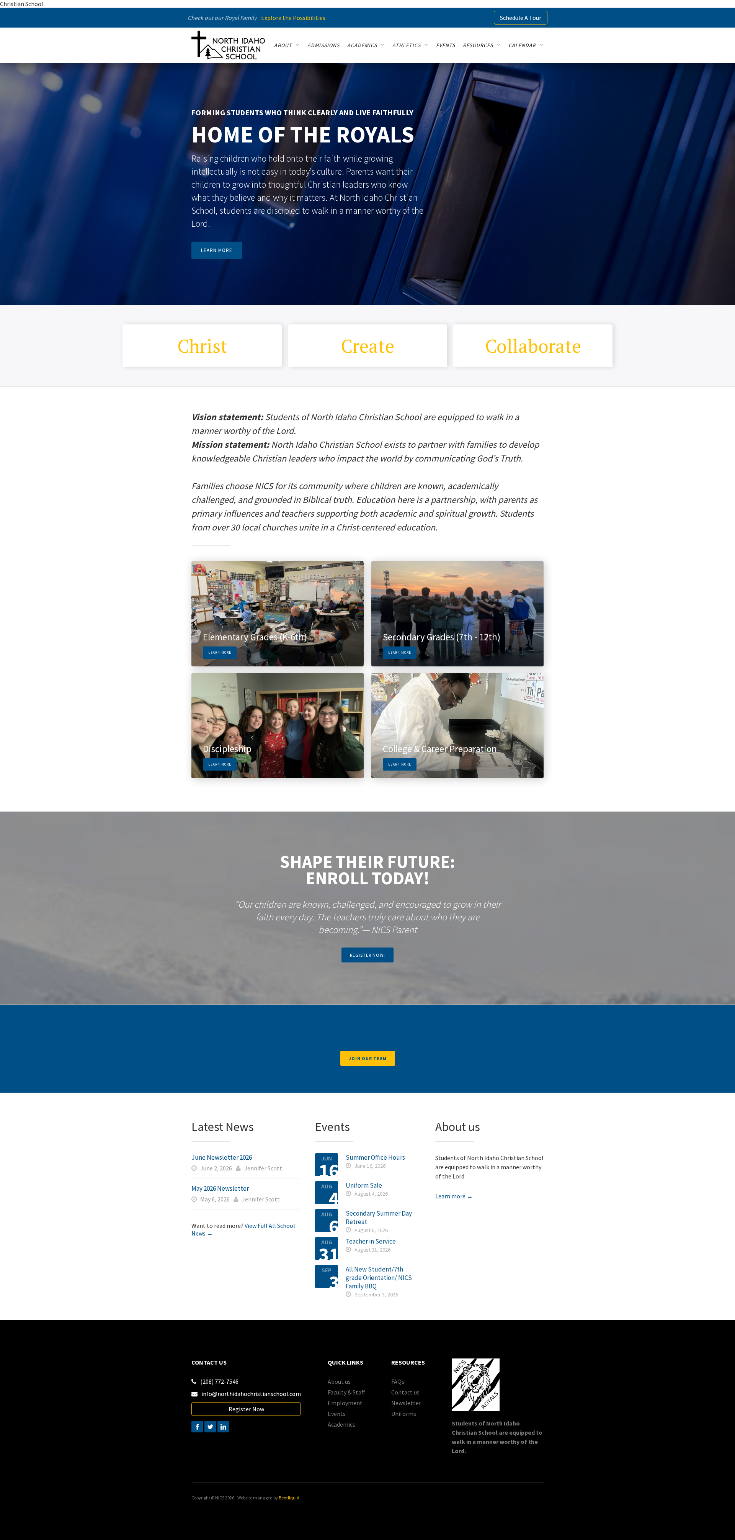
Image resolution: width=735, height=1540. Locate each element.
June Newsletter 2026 (221, 1157)
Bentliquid (289, 1498)
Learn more (216, 250)
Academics (341, 1424)
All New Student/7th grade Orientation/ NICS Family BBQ (379, 1277)
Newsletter (406, 1403)
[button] (287, 45)
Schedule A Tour (520, 17)
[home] (228, 45)
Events (337, 1413)
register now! (367, 955)
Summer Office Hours (375, 1157)
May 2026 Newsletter (220, 1188)
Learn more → (454, 1196)
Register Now (246, 1409)
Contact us (405, 1392)
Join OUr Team (368, 1058)
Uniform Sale (364, 1185)
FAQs (397, 1381)
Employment (345, 1403)
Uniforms (403, 1413)
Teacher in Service (371, 1241)
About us (339, 1381)
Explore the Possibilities (293, 17)
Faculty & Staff (346, 1392)
